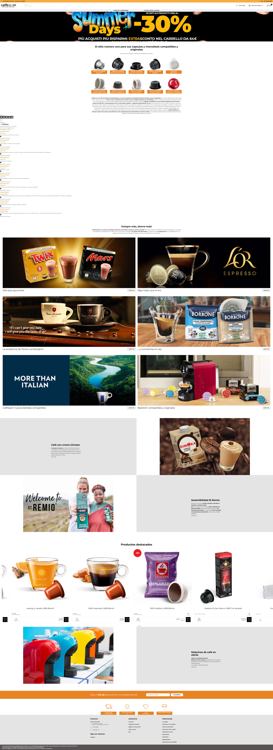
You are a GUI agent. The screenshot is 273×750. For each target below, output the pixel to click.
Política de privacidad (167, 726)
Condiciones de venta (167, 731)
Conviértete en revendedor (169, 724)
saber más (53, 456)
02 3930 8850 (95, 727)
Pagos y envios (132, 729)
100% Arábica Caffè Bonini (230, 608)
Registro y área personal (135, 726)
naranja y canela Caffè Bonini (108, 608)
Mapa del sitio (165, 734)
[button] (1, 1)
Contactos (131, 721)
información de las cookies (169, 729)
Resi (130, 731)
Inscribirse (177, 694)
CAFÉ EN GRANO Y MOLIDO (151, 10)
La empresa (165, 721)
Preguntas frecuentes (134, 724)
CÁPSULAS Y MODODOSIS (121, 10)
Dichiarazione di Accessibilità (169, 742)
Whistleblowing (166, 739)
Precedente (3, 129)
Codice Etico (165, 736)
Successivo (8, 129)
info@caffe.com (96, 729)
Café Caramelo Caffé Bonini (47, 608)
